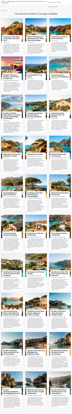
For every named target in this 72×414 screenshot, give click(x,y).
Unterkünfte (59, 2)
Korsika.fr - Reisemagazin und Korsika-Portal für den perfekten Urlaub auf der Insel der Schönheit (23, 2)
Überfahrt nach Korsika (51, 2)
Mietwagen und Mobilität (52, 6)
